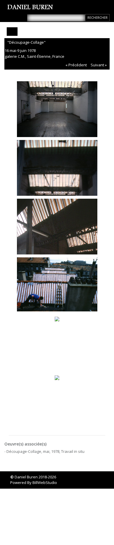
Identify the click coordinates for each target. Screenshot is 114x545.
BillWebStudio (44, 482)
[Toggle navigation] (12, 31)
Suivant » (99, 65)
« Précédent (76, 65)
